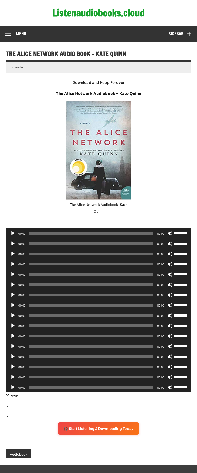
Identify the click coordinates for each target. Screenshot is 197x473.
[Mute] (169, 233)
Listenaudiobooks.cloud (98, 12)
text (14, 395)
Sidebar (176, 33)
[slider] (181, 233)
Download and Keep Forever (98, 82)
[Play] (12, 233)
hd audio (17, 67)
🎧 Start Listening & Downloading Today (98, 428)
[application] (98, 233)
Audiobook (18, 454)
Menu (21, 33)
